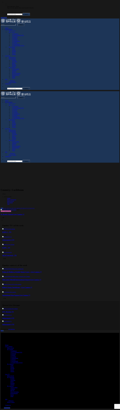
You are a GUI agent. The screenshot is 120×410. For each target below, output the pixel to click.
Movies (14, 72)
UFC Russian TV (8, 312)
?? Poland (14, 42)
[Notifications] (4, 2)
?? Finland (14, 36)
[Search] (4, 12)
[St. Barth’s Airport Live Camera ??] (8, 209)
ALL (2, 208)
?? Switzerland (16, 44)
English (14, 60)
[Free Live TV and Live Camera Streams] (16, 22)
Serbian (14, 66)
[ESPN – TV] (8, 244)
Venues (14, 54)
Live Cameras (8, 29)
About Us (12, 80)
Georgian (14, 61)
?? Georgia (15, 39)
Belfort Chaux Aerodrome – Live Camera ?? (17, 287)
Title (8, 204)
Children (14, 70)
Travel (13, 53)
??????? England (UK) (18, 35)
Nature (14, 50)
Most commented (11, 199)
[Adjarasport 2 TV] (7, 315)
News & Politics (16, 73)
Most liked (10, 202)
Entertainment (15, 75)
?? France (14, 38)
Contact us (8, 83)
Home (6, 28)
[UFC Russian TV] (10, 308)
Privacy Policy (12, 82)
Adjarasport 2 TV (8, 318)
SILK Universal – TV (9, 255)
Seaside (14, 51)
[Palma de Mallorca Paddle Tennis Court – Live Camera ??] (12, 269)
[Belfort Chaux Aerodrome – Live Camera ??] (11, 284)
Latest (8, 198)
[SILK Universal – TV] (7, 252)
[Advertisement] (60, 175)
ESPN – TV (6, 248)
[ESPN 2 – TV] (8, 229)
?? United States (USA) (18, 45)
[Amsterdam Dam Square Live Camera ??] (9, 292)
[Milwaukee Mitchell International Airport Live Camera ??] (16, 276)
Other (13, 78)
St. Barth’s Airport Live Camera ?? (12, 214)
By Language (12, 58)
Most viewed (12, 31)
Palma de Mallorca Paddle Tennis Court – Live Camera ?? (22, 272)
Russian (14, 64)
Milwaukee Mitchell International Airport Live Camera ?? (21, 280)
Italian (13, 63)
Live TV (7, 56)
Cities (13, 48)
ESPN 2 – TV (6, 232)
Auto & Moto (15, 69)
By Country (12, 32)
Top (2, 330)
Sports (13, 76)
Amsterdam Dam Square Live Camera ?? (16, 295)
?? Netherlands (16, 41)
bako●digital (11, 329)
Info (6, 79)
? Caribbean (15, 34)
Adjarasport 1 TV (8, 240)
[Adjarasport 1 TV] (7, 236)
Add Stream (4, 17)
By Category (12, 47)
